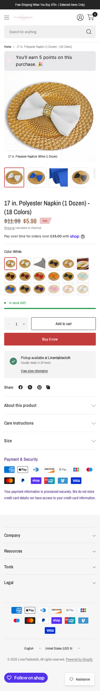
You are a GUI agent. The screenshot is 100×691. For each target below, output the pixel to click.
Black (54, 263)
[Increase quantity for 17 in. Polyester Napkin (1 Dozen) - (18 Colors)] (24, 324)
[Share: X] (30, 387)
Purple (39, 289)
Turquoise (83, 276)
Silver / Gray (39, 263)
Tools (8, 567)
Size (8, 441)
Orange (54, 276)
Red (39, 276)
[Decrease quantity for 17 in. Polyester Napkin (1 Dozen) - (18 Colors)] (8, 324)
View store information (34, 371)
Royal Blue (10, 289)
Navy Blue (25, 289)
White (10, 263)
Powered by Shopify (79, 659)
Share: (9, 387)
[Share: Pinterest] (39, 387)
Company (12, 535)
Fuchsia (54, 289)
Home (7, 46)
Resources (13, 551)
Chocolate (10, 276)
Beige (68, 263)
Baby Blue (83, 289)
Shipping (9, 228)
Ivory (25, 263)
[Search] (89, 31)
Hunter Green (68, 276)
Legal (8, 582)
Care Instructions (19, 423)
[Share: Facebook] (20, 387)
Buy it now (50, 339)
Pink (68, 289)
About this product (20, 405)
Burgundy (25, 276)
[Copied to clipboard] (48, 387)
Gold (83, 263)
